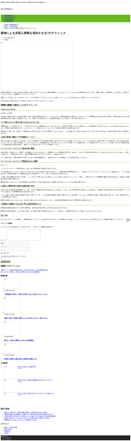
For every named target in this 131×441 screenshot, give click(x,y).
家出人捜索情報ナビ (7, 9)
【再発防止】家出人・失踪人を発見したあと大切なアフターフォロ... (26, 294)
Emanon (9, 439)
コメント (3, 240)
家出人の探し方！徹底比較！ (27, 366)
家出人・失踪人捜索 (10, 427)
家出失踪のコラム (10, 17)
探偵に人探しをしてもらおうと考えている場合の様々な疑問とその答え (27, 418)
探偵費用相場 (8, 21)
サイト (3, 250)
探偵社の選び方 (9, 19)
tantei (6, 39)
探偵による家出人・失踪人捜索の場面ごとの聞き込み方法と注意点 (25, 412)
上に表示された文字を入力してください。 (14, 256)
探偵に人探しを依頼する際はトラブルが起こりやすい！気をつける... (26, 318)
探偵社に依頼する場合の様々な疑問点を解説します (20, 359)
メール (3, 246)
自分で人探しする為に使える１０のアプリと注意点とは (36, 393)
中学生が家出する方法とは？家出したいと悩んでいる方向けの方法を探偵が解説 (30, 416)
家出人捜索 (7, 429)
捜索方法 (7, 431)
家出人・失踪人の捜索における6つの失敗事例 (19, 340)
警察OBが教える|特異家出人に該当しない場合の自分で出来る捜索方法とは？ (29, 414)
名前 (3, 243)
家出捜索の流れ (9, 15)
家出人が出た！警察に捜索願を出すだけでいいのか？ (35, 380)
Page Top (4, 436)
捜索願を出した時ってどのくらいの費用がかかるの (20, 420)
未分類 (6, 433)
